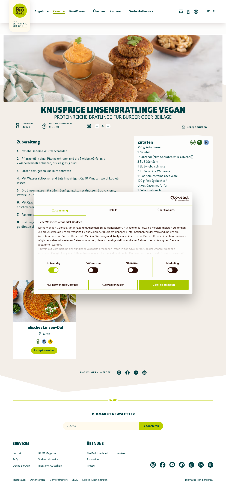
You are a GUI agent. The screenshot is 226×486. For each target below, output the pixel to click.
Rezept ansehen (44, 350)
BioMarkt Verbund (97, 453)
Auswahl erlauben (113, 284)
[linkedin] (136, 372)
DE (208, 11)
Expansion (93, 459)
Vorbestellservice (48, 459)
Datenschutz (38, 479)
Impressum (19, 479)
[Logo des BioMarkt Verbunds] (17, 11)
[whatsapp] (119, 372)
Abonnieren (151, 426)
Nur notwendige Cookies (62, 284)
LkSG (75, 479)
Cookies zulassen (164, 284)
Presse (91, 465)
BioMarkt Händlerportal (199, 479)
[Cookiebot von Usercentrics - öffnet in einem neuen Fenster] (173, 198)
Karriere (121, 453)
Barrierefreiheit (59, 479)
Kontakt (18, 453)
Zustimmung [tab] (60, 210)
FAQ (15, 459)
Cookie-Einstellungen (95, 479)
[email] (144, 372)
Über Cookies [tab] (165, 209)
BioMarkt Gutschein (50, 465)
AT (214, 11)
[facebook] (127, 372)
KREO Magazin (47, 453)
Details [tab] (113, 209)
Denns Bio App (21, 465)
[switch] (93, 270)
